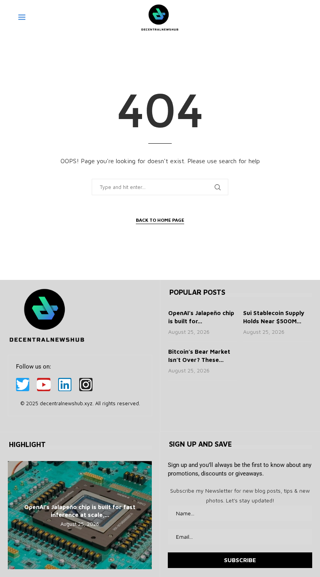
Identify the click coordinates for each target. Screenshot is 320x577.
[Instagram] (85, 384)
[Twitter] (22, 384)
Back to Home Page (160, 220)
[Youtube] (43, 384)
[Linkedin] (64, 384)
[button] (15, 515)
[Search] (298, 17)
